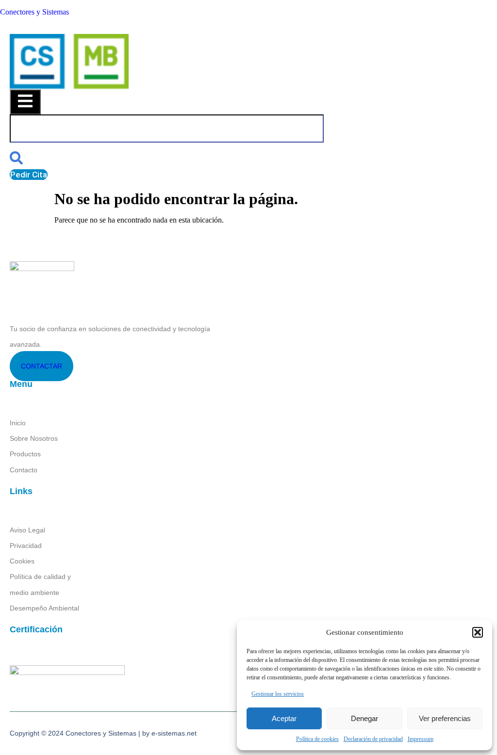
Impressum (420, 739)
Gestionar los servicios (277, 694)
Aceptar (284, 718)
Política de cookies (317, 739)
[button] (477, 632)
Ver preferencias (445, 718)
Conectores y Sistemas (34, 12)
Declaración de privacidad (373, 739)
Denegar (364, 718)
